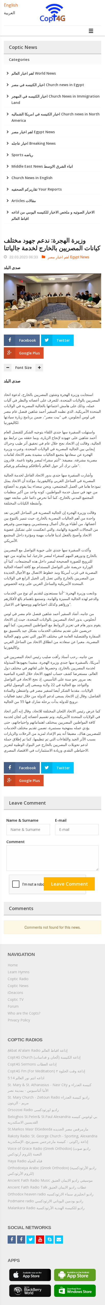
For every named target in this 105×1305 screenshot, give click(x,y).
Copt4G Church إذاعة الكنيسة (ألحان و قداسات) (44, 1057)
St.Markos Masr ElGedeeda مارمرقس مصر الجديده (48, 1129)
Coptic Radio (18, 978)
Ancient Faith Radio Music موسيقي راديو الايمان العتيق (50, 1180)
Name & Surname (22, 820)
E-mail (61, 820)
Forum (13, 1006)
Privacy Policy (19, 1020)
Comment (15, 841)
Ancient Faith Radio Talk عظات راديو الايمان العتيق (47, 1187)
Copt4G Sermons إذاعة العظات (32, 1064)
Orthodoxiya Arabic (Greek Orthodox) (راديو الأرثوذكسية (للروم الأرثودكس (52, 1170)
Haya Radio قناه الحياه (25, 1160)
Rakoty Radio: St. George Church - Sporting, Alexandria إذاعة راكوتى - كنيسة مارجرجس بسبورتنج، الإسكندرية (52, 1139)
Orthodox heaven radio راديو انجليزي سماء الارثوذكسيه (51, 1194)
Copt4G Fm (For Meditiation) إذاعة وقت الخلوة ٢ (46, 1071)
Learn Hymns (19, 971)
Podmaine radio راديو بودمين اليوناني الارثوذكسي (45, 1201)
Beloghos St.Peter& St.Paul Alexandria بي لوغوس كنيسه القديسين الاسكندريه (52, 1119)
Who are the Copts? (24, 1013)
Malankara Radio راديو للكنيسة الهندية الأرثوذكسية (46, 1207)
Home (13, 965)
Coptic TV (15, 999)
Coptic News (18, 985)
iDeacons (15, 992)
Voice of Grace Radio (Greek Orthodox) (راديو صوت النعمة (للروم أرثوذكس (49, 1151)
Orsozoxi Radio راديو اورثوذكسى (33, 1109)
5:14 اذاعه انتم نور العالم (26, 1077)
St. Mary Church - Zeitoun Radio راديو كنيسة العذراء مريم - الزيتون (48, 1100)
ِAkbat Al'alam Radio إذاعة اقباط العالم (38, 1050)
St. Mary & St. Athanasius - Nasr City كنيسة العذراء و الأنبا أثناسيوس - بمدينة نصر (49, 1087)
